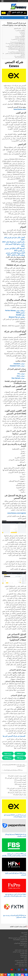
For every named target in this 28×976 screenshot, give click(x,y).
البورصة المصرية (21, 782)
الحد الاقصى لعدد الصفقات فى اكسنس (17, 44)
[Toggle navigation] (25, 17)
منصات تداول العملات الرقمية (18, 792)
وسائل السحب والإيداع (20, 37)
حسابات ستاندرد (22, 40)
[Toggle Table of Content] (23, 29)
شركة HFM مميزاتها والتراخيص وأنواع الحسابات (13, 770)
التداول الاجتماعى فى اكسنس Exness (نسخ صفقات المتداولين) (15, 54)
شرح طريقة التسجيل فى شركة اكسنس (17, 51)
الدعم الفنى (22, 32)
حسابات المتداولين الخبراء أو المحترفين (18, 42)
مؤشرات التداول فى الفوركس (18, 788)
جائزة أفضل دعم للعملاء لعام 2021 (13, 242)
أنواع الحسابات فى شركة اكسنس (18, 39)
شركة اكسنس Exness (20, 30)
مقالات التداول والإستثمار (19, 790)
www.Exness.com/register (16, 513)
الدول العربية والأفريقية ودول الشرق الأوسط (17, 49)
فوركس (24, 786)
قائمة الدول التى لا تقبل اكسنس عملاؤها (17, 47)
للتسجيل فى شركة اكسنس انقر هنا (14, 736)
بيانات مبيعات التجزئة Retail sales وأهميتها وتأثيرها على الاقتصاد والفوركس (13, 765)
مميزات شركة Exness (20, 36)
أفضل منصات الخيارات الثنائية (18, 776)
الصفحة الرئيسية (23, 941)
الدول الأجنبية (22, 50)
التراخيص (23, 33)
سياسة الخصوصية (23, 945)
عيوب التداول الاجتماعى (21, 57)
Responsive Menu (2, 1)
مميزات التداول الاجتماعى (20, 56)
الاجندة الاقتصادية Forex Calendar (20, 939)
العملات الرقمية (21, 784)
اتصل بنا (25, 934)
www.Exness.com (20, 109)
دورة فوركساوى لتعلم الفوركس (20, 943)
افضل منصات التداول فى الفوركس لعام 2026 (18, 938)
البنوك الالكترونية (21, 780)
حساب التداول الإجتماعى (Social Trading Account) (16, 43)
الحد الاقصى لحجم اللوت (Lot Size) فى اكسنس (16, 46)
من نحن (25, 946)
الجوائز (23, 34)
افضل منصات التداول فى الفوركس (16, 778)
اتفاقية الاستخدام (23, 936)
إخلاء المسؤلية (24, 932)
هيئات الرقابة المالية (20, 794)
